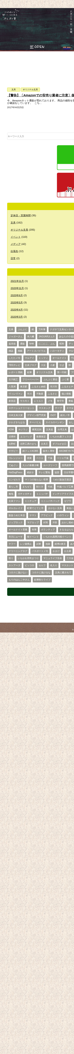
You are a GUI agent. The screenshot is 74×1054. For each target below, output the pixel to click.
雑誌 (11, 351)
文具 (13, 89)
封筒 (45, 522)
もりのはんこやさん (19, 579)
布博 (34, 529)
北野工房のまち (28, 444)
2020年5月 (17, 302)
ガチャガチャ (25, 494)
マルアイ (29, 358)
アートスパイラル (36, 351)
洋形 (54, 522)
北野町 (12, 444)
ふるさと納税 (39, 386)
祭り (11, 558)
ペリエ (39, 458)
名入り (53, 565)
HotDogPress (15, 472)
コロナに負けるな (41, 572)
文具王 (44, 444)
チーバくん (35, 422)
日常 (13, 258)
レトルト (38, 401)
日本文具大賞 (16, 415)
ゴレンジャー (16, 458)
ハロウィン (63, 515)
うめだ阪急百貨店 (62, 479)
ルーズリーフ (50, 465)
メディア (16, 244)
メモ (50, 401)
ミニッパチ (42, 494)
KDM (11, 429)
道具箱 (12, 344)
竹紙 (50, 487)
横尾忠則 (36, 429)
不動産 (39, 394)
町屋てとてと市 (35, 508)
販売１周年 (49, 451)
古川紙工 (13, 379)
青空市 (60, 401)
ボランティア (48, 529)
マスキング (44, 408)
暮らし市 (13, 487)
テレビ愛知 (44, 472)
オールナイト (59, 358)
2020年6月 (17, 295)
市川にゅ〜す (16, 537)
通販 (22, 344)
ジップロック (16, 522)
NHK (31, 344)
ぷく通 (65, 379)
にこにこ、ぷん (47, 344)
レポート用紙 (16, 372)
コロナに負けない (18, 572)
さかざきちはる (17, 422)
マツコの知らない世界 (36, 479)
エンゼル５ (14, 479)
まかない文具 (55, 508)
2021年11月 (17, 281)
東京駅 (23, 386)
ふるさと (52, 394)
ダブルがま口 (59, 444)
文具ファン (14, 501)
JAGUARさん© (47, 336)
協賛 (57, 472)
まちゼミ (27, 487)
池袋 (47, 544)
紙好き (30, 472)
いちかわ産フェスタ (60, 436)
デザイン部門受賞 (36, 415)
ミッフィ (43, 358)
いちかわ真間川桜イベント (57, 537)
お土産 (67, 551)
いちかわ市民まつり (28, 558)
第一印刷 (61, 372)
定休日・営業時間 (21, 215)
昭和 (61, 344)
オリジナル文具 (30, 89)
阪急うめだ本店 (17, 515)
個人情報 (66, 394)
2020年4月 (17, 309)
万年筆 (41, 329)
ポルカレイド (16, 508)
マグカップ (33, 522)
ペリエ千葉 (63, 458)
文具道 (49, 429)
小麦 (52, 365)
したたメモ (14, 358)
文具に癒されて (63, 572)
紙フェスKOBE (30, 451)
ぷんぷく (22, 329)
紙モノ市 (65, 415)
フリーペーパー (30, 379)
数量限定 (41, 436)
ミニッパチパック (50, 501)
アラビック (47, 515)
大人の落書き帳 (30, 465)
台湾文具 (62, 429)
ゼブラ (67, 501)
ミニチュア (30, 501)
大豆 (43, 365)
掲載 (20, 351)
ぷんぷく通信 (50, 379)
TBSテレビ (14, 365)
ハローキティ (57, 351)
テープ (58, 408)
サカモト (24, 401)
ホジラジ (23, 429)
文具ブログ (30, 365)
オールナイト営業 (18, 529)
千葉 (50, 458)
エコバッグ (26, 436)
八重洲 (12, 386)
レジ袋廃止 (26, 544)
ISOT (53, 415)
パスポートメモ (40, 551)
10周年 (12, 436)
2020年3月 (17, 316)
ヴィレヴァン (16, 394)
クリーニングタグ (18, 551)
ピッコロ (29, 565)
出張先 (14, 251)
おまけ (56, 551)
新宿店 (12, 401)
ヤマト (32, 515)
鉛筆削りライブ (42, 579)
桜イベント (33, 537)
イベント (16, 236)
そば (61, 365)
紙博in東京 (60, 544)
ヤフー (12, 544)
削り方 (39, 487)
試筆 (38, 544)
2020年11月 (17, 288)
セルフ (42, 565)
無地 (11, 494)
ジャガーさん (16, 336)
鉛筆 (29, 372)
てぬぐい (13, 465)
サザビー (13, 451)
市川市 (53, 386)
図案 (29, 458)
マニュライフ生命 (52, 558)
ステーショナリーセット (21, 408)
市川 (29, 394)
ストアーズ (14, 565)
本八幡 (30, 336)
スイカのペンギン (55, 422)
